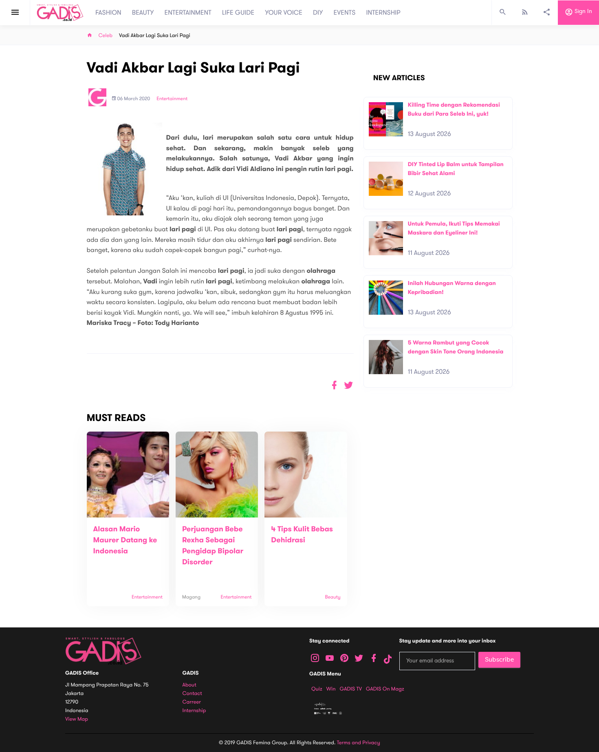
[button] (349, 385)
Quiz (316, 689)
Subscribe (499, 659)
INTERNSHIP (383, 12)
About (189, 685)
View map (76, 719)
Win (331, 689)
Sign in (582, 11)
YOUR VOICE (283, 12)
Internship (194, 710)
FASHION (108, 12)
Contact (192, 693)
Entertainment (171, 99)
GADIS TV (351, 689)
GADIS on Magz (385, 689)
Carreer (192, 702)
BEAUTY (143, 12)
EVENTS (345, 12)
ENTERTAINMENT (188, 12)
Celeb (106, 35)
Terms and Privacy (358, 742)
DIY (318, 12)
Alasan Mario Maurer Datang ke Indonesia (125, 540)
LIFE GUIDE (238, 12)
